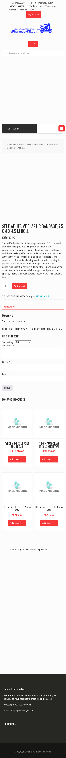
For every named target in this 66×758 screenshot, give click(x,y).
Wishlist (12, 9)
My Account (33, 14)
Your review (9, 345)
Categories (13, 128)
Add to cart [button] (15, 459)
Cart (32, 9)
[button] (61, 128)
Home (10, 144)
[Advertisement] (33, 90)
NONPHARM (19, 144)
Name (6, 361)
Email (5, 374)
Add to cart (19, 286)
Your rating (8, 342)
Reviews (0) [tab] (9, 306)
